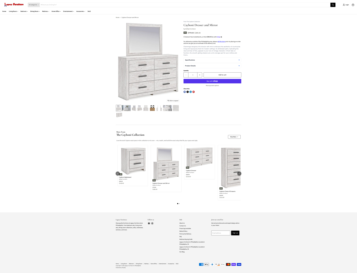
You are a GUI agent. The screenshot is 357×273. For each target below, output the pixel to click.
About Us (182, 223)
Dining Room (34, 11)
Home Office (56, 11)
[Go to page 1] (177, 203)
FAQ (180, 237)
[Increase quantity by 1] (199, 75)
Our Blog (182, 252)
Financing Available (185, 228)
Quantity (186, 70)
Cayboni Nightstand (125, 177)
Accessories (80, 11)
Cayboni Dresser (191, 171)
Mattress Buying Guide (185, 239)
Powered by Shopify (121, 267)
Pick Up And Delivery (185, 234)
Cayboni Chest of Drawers (227, 191)
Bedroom (24, 11)
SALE (89, 11)
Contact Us (182, 226)
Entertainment (68, 11)
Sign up (235, 233)
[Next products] (239, 173)
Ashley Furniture (190, 29)
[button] (118, 108)
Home (4, 11)
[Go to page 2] (179, 203)
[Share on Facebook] (185, 92)
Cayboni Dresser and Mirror (161, 183)
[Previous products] (118, 173)
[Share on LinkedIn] (190, 92)
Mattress (45, 11)
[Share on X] (187, 92)
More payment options (212, 85)
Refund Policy (183, 231)
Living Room (13, 11)
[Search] (332, 5)
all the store (221, 42)
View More (233, 137)
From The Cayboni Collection (192, 21)
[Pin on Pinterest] (193, 92)
